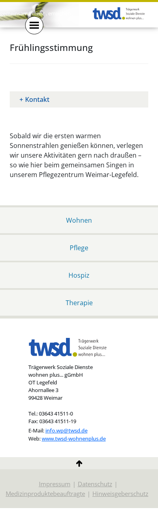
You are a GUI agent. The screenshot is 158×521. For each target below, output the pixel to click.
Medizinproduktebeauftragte (45, 493)
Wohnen (79, 220)
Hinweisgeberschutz (120, 493)
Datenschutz (95, 484)
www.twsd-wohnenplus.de (74, 438)
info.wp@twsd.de (66, 430)
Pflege (79, 247)
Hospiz (79, 275)
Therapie (79, 302)
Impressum (54, 484)
